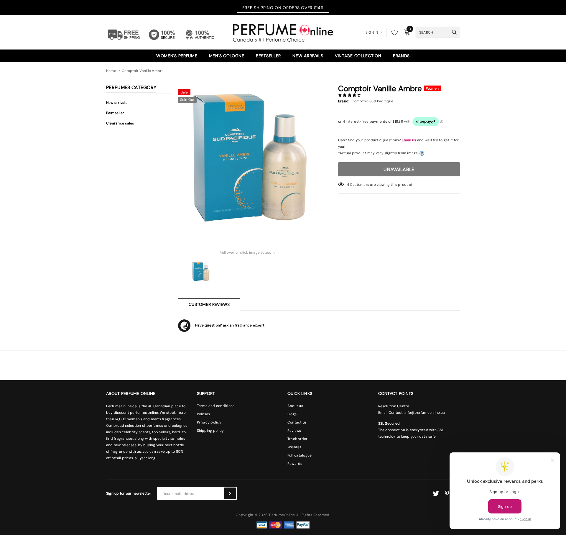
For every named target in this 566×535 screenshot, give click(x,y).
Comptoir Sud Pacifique (372, 101)
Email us (409, 140)
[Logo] (283, 32)
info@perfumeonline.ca (424, 412)
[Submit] (230, 493)
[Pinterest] (447, 493)
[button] (350, 95)
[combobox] (432, 32)
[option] (249, 157)
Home (111, 70)
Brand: (343, 101)
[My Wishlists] (393, 32)
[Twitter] (436, 493)
